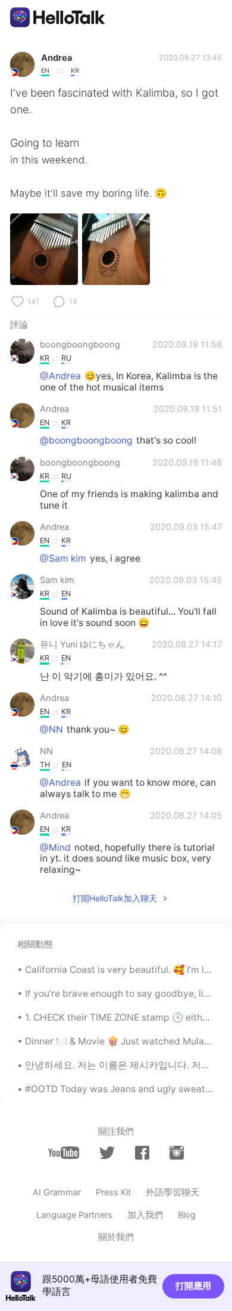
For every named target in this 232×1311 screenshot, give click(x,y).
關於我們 (116, 1237)
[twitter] (107, 1153)
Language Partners (74, 1215)
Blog (187, 1215)
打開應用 (193, 1286)
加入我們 (145, 1215)
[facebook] (142, 1153)
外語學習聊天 (172, 1192)
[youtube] (63, 1152)
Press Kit (113, 1192)
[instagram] (177, 1153)
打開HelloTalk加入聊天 (115, 898)
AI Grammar (57, 1192)
